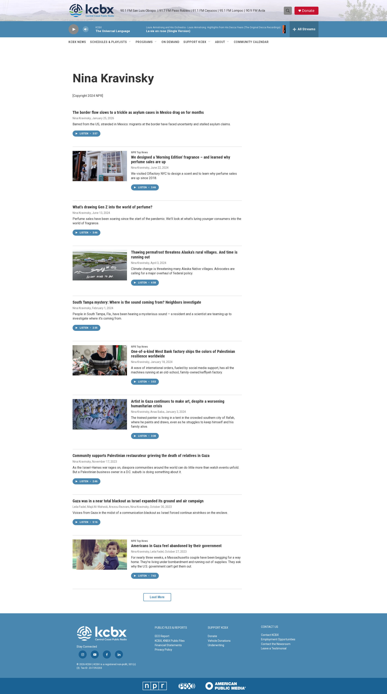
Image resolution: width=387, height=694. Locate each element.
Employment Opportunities (278, 639)
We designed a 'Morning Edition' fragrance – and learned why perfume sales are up (180, 159)
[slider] (92, 29)
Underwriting (216, 645)
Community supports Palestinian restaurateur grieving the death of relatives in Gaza (141, 455)
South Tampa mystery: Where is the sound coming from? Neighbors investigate (137, 302)
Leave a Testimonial (273, 648)
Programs (144, 42)
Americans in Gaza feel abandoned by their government (176, 545)
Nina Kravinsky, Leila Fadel (147, 551)
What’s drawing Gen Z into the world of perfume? (112, 207)
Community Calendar (251, 42)
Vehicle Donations (219, 640)
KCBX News (77, 42)
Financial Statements (168, 645)
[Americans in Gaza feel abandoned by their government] (100, 554)
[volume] (85, 29)
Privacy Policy (163, 649)
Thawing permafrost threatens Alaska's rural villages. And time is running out (184, 254)
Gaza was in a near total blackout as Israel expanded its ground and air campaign (138, 501)
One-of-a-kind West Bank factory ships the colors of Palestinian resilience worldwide (183, 353)
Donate (308, 10)
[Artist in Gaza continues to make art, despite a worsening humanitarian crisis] (100, 414)
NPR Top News (139, 152)
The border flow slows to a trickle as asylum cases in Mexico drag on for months (138, 112)
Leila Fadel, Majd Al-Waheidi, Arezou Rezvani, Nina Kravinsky (111, 506)
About (220, 42)
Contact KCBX (270, 635)
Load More (157, 597)
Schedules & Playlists (108, 42)
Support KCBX (194, 42)
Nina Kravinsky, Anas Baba (147, 411)
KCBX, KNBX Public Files (170, 640)
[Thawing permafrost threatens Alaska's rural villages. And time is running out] (100, 265)
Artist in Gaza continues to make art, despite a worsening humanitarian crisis (177, 403)
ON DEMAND (170, 42)
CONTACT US (269, 626)
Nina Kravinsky (82, 118)
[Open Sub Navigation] (130, 42)
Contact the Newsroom (275, 644)
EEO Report (162, 636)
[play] (73, 29)
